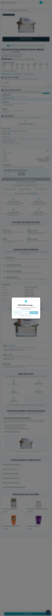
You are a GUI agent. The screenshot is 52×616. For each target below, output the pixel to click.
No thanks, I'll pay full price (26, 315)
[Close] (38, 299)
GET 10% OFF (34, 312)
